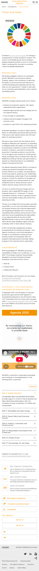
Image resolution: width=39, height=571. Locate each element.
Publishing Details (25, 561)
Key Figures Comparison (17, 564)
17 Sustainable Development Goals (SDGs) (20, 301)
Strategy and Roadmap (10, 278)
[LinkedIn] (31, 554)
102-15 (19, 525)
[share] (33, 2)
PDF (23, 454)
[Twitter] (25, 554)
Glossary (4, 564)
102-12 (19, 520)
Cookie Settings (21, 568)
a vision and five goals (17, 55)
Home (4, 6)
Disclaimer (31, 564)
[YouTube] (35, 553)
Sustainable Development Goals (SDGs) (15, 280)
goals (31, 253)
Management (12, 6)
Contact (4, 568)
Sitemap (12, 568)
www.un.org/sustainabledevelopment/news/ (16, 456)
